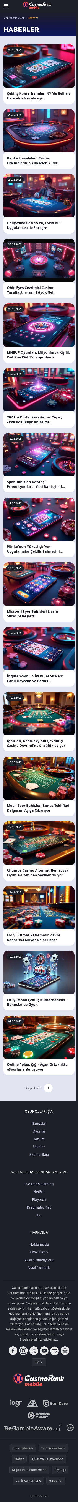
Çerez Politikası (39, 1495)
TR (37, 1362)
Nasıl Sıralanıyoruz (39, 1259)
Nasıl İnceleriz (39, 1267)
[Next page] (48, 1088)
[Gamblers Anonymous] (32, 1403)
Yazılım (39, 1139)
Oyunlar (39, 1131)
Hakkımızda (39, 1244)
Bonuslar (39, 1123)
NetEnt (39, 1191)
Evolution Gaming (39, 1184)
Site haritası (39, 1154)
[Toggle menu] (6, 5)
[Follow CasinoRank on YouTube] (44, 1350)
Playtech (39, 1199)
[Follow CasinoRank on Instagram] (23, 1350)
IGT (39, 1215)
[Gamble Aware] (33, 1427)
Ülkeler (39, 1146)
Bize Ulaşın (39, 1252)
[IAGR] (16, 1403)
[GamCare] (55, 1403)
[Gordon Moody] (39, 1415)
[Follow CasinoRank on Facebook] (13, 1350)
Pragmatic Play (39, 1207)
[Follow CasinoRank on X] (33, 1350)
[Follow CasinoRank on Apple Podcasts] (65, 1350)
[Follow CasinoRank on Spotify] (54, 1350)
